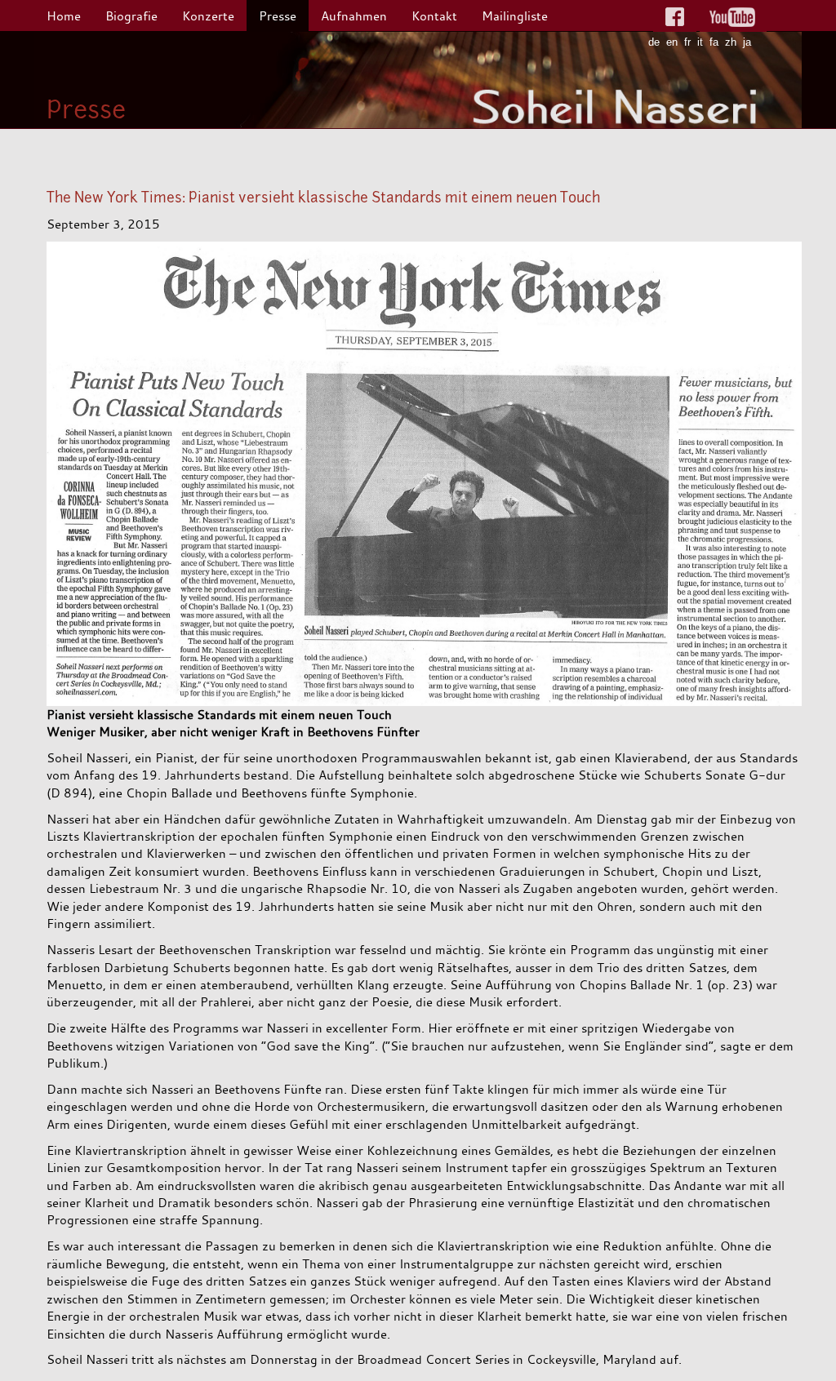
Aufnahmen (354, 15)
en (672, 42)
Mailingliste (515, 15)
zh (730, 42)
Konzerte (208, 15)
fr (687, 42)
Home (64, 15)
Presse (277, 15)
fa (713, 42)
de (654, 42)
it (700, 42)
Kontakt (434, 15)
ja (747, 42)
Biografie (131, 15)
